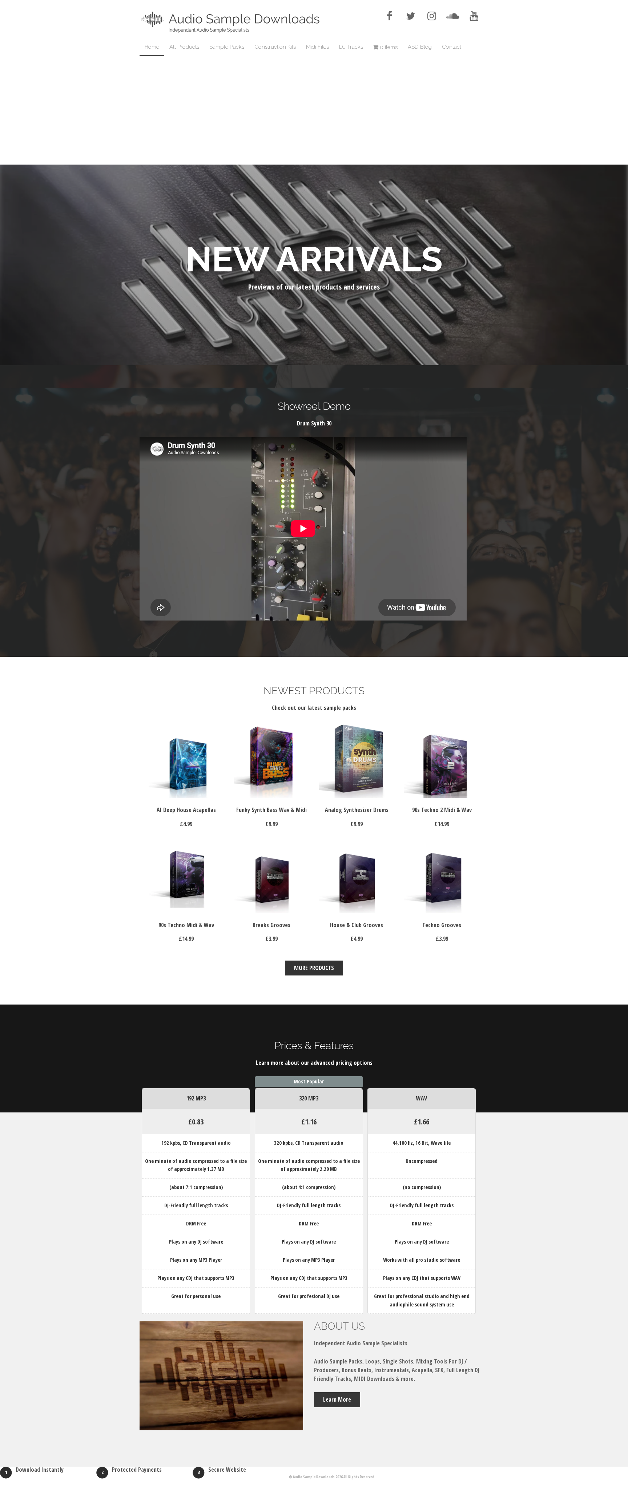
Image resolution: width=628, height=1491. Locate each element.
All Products (184, 47)
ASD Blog (420, 47)
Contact (451, 47)
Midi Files (317, 47)
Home (152, 47)
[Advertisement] (314, 110)
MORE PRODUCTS (314, 968)
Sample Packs (226, 47)
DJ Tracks (351, 47)
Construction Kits (275, 47)
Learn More (337, 1399)
